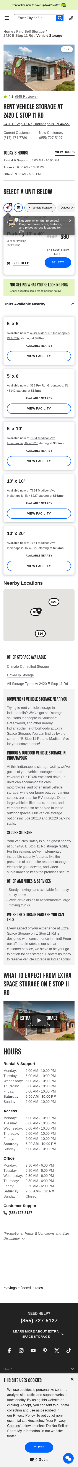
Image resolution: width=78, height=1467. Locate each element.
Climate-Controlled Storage (28, 666)
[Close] (70, 221)
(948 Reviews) (26, 96)
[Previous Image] (8, 65)
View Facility (39, 356)
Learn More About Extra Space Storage (36, 1334)
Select (58, 262)
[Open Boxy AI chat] (7, 207)
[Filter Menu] (18, 207)
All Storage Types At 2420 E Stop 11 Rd (37, 684)
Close (39, 1447)
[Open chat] (68, 1458)
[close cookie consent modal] (72, 1379)
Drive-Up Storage (20, 675)
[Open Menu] (7, 18)
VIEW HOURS (65, 152)
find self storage (30, 31)
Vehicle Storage (42, 207)
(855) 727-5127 (51, 138)
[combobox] (41, 18)
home (8, 31)
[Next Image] (69, 65)
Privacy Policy (24, 1415)
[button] (39, 304)
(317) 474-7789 (15, 138)
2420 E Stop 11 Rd (18, 35)
